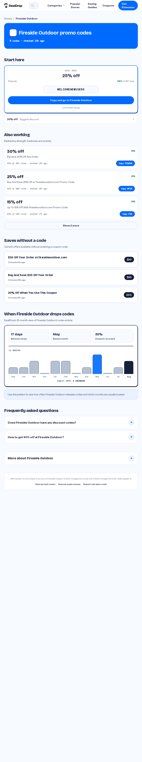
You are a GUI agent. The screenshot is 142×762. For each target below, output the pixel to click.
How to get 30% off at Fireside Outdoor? (70, 437)
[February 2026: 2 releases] (65, 367)
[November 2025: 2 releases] (34, 367)
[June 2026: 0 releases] (107, 373)
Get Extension (128, 5)
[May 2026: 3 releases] (97, 364)
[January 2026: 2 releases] (55, 367)
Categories (54, 5)
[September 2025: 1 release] (13, 370)
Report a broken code (95, 484)
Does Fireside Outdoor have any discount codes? (70, 422)
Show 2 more (71, 225)
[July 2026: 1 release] (118, 370)
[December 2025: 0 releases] (44, 373)
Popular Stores (75, 5)
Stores (8, 18)
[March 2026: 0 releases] (76, 373)
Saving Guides (92, 5)
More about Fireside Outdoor (70, 458)
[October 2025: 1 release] (23, 370)
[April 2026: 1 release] (86, 370)
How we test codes (45, 484)
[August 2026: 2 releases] (128, 367)
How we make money (69, 484)
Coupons (108, 5)
